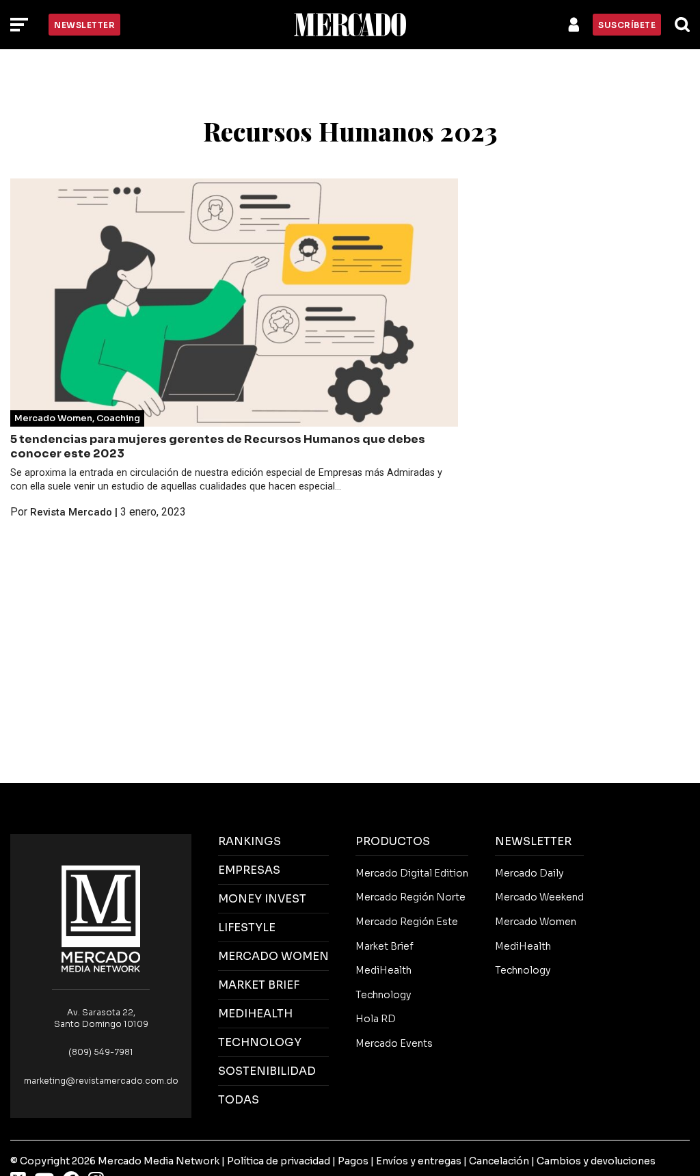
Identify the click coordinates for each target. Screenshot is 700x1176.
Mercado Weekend (539, 897)
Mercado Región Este (406, 922)
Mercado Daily (529, 873)
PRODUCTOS (392, 841)
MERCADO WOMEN (273, 956)
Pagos (353, 1161)
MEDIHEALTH (255, 1013)
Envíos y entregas (418, 1161)
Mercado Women (53, 418)
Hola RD (375, 1019)
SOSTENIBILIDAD (267, 1071)
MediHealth (383, 970)
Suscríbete (627, 25)
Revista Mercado (71, 512)
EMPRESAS (249, 870)
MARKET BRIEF (258, 985)
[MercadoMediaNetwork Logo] (101, 918)
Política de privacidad (278, 1161)
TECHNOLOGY (259, 1042)
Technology (383, 995)
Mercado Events (394, 1043)
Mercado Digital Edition (411, 873)
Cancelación (499, 1161)
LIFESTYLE (246, 927)
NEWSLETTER (533, 841)
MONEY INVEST (262, 899)
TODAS (238, 1100)
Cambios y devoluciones (596, 1161)
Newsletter (84, 25)
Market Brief (384, 946)
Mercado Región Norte (410, 897)
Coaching (118, 418)
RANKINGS (249, 841)
